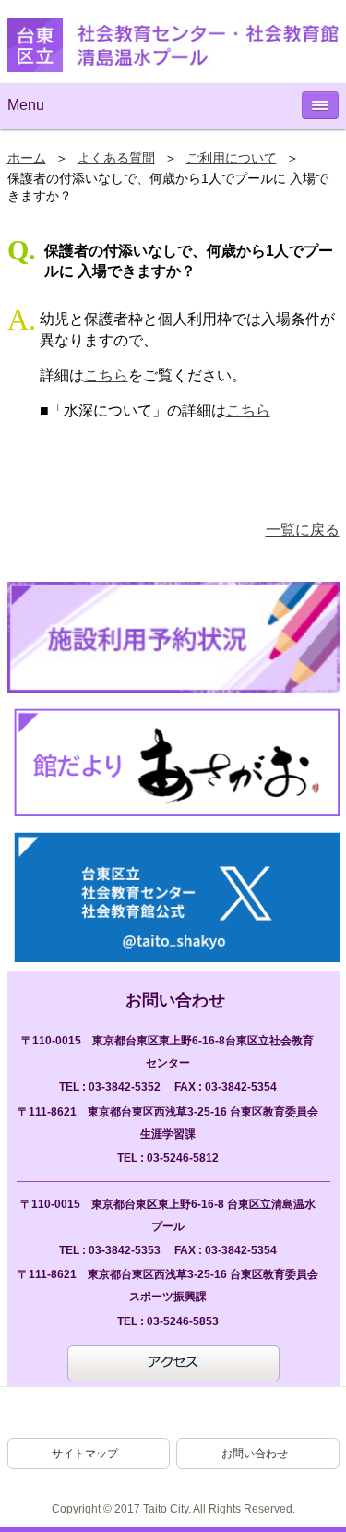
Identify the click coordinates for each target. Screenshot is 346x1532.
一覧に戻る (303, 529)
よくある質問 (116, 158)
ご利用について (231, 158)
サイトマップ (85, 1453)
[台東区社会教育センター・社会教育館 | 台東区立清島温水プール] (173, 45)
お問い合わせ (254, 1453)
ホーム (26, 158)
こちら (106, 375)
